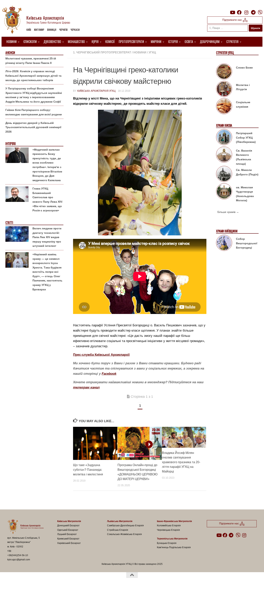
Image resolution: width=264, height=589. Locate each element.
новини (139, 52)
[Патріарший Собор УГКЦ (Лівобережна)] (224, 138)
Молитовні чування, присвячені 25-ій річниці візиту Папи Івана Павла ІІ (30, 60)
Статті (9, 222)
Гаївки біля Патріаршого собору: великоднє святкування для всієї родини (33, 112)
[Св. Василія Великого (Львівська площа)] (224, 155)
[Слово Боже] (224, 72)
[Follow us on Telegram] (253, 12)
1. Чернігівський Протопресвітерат (102, 52)
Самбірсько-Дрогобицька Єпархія (125, 525)
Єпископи (30, 41)
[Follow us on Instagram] (246, 12)
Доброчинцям (210, 41)
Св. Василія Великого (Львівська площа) (244, 157)
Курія (95, 41)
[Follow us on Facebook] (239, 12)
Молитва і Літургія (243, 87)
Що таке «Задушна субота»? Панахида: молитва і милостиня (88, 469)
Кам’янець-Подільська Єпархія (174, 547)
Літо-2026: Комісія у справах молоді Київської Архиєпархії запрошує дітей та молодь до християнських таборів (33, 75)
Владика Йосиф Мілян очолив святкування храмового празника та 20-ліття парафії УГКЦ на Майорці (181, 462)
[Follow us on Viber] (260, 12)
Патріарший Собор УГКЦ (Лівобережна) (246, 137)
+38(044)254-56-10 (17, 555)
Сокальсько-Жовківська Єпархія (124, 534)
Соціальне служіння (243, 104)
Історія (173, 41)
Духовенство (52, 41)
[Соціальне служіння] (224, 107)
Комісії (110, 41)
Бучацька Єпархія (166, 543)
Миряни (156, 41)
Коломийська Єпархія (169, 525)
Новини (11, 41)
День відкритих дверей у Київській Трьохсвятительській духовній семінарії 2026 (33, 127)
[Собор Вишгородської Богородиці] (224, 243)
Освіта (189, 41)
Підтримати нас (232, 19)
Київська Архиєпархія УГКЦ (96, 90)
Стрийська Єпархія (117, 530)
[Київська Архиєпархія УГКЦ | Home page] (39, 20)
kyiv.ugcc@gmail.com (18, 559)
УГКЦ (152, 52)
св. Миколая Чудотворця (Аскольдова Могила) (245, 194)
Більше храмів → (228, 211)
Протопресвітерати (131, 41)
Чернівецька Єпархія (168, 530)
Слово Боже (244, 67)
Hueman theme (52, 581)
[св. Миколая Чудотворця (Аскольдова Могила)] (224, 192)
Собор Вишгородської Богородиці (246, 243)
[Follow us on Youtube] (232, 12)
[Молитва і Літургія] (224, 89)
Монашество (76, 41)
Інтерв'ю (10, 143)
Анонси (10, 53)
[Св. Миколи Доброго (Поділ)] (224, 174)
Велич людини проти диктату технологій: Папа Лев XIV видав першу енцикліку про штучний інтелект (46, 237)
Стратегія (232, 41)
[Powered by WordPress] (21, 581)
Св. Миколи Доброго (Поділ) (247, 172)
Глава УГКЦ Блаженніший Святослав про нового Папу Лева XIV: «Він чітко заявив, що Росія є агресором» (47, 199)
